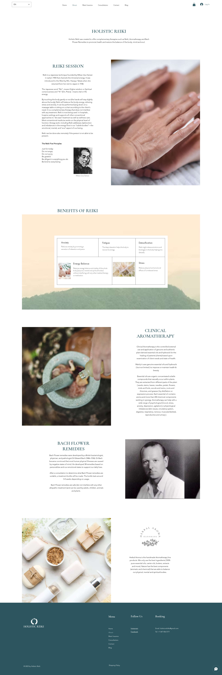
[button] (194, 4)
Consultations (113, 640)
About (110, 632)
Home (110, 629)
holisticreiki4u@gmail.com (169, 628)
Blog (110, 648)
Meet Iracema (113, 636)
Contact (111, 644)
